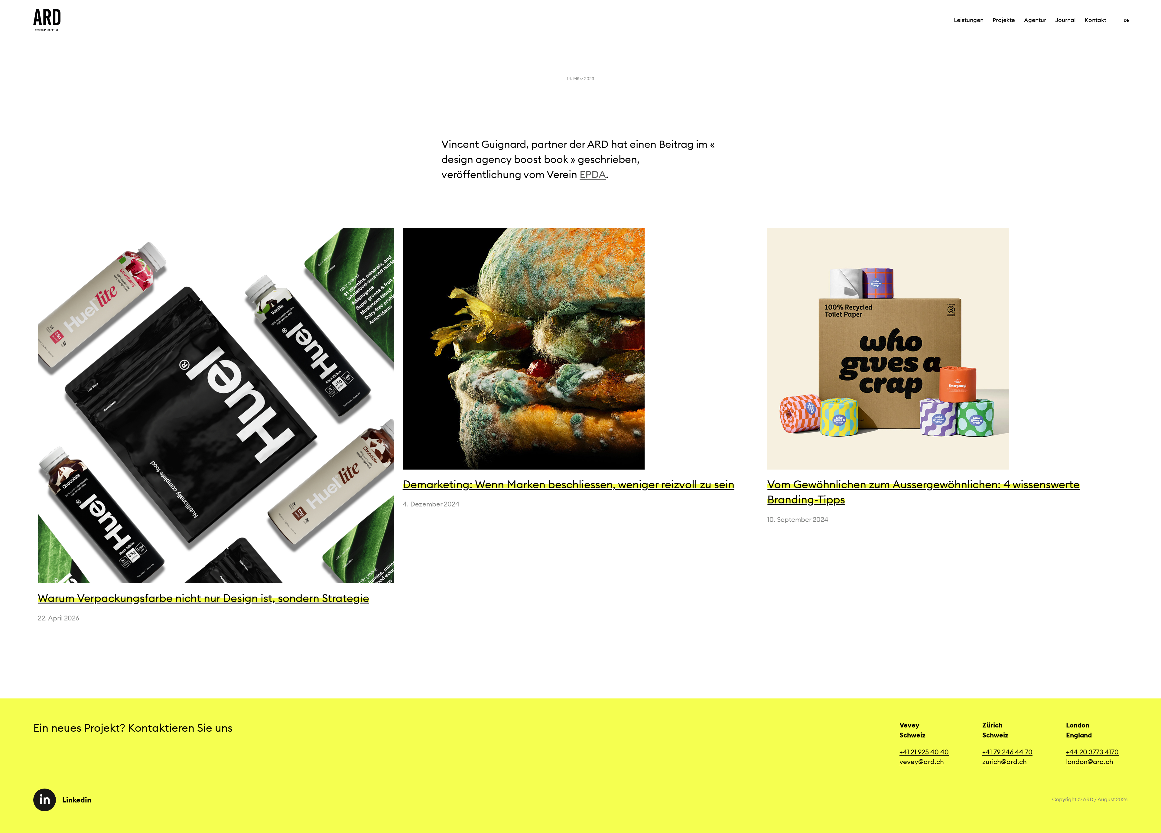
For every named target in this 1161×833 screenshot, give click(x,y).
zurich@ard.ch (1004, 761)
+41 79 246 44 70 (1007, 752)
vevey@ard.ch (921, 761)
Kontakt (1095, 20)
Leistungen (969, 20)
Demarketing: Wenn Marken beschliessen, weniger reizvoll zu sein (568, 484)
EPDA (593, 174)
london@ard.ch (1089, 761)
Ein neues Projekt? (80, 728)
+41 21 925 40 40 (924, 752)
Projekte (1004, 20)
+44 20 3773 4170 (1092, 752)
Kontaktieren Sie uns (183, 728)
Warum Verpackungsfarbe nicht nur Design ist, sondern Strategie (203, 598)
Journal (1065, 20)
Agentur (1035, 20)
